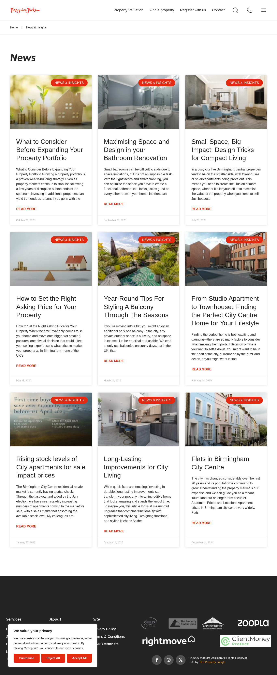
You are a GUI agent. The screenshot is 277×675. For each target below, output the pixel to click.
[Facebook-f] (157, 660)
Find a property (161, 10)
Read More (26, 209)
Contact (218, 10)
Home (14, 27)
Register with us (193, 10)
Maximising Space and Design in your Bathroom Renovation (137, 150)
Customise (26, 658)
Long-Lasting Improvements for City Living (136, 467)
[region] (52, 645)
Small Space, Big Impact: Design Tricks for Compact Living (222, 150)
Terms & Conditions (109, 637)
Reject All (53, 658)
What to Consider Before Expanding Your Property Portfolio (49, 150)
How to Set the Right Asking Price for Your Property (46, 307)
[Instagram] (169, 660)
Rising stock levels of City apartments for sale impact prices (50, 467)
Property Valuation (128, 10)
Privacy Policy (104, 629)
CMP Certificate (106, 644)
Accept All (79, 658)
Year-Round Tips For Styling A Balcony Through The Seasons (136, 307)
